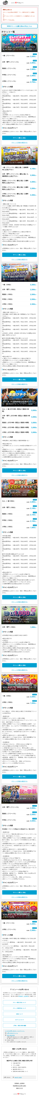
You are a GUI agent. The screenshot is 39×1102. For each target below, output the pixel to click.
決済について (19, 1014)
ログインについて (19, 1020)
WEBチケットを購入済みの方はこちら (19, 26)
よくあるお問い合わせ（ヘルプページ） (15, 1031)
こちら (12, 20)
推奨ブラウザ (19, 1088)
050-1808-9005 (11, 1035)
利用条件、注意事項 (19, 1083)
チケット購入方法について (19, 1002)
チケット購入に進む (19, 138)
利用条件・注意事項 (23, 996)
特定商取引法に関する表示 (19, 1085)
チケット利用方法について (19, 1008)
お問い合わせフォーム (12, 1033)
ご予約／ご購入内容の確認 (19, 1025)
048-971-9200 (18, 1077)
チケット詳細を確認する (19, 142)
